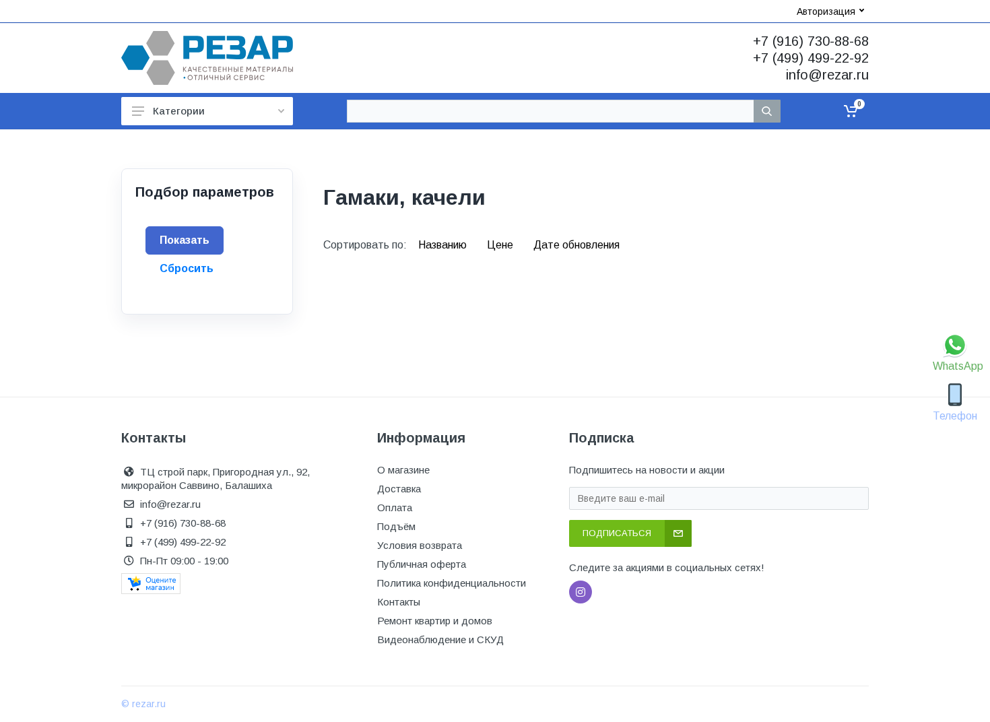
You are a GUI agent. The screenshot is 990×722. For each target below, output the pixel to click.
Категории (179, 111)
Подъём (396, 526)
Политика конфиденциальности (451, 583)
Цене (501, 245)
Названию (443, 245)
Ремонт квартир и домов (434, 620)
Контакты (398, 602)
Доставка (399, 488)
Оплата (394, 507)
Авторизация (826, 11)
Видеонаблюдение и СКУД (440, 639)
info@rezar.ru (827, 74)
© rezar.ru (143, 703)
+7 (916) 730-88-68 (811, 41)
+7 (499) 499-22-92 (811, 58)
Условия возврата (419, 545)
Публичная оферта (421, 564)
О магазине (403, 469)
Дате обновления (576, 245)
